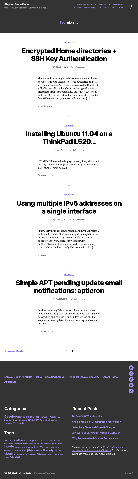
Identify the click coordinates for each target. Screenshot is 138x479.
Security (33, 420)
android (11, 441)
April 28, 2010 (61, 299)
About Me (116, 7)
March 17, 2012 (62, 67)
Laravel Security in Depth (52, 447)
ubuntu (49, 106)
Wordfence (50, 454)
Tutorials (18, 423)
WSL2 (17, 457)
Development (14, 416)
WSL (12, 457)
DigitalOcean (32, 416)
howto (43, 106)
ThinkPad (68, 125)
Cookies (37, 441)
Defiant (11, 443)
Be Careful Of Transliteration (87, 416)
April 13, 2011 (61, 219)
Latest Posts (103, 7)
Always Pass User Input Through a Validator (96, 433)
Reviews (24, 420)
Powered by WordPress (44, 473)
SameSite (39, 450)
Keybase (24, 447)
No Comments (78, 150)
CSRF (51, 441)
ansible (18, 440)
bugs (32, 441)
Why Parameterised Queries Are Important (95, 438)
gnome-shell (47, 443)
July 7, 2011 (61, 150)
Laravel (39, 446)
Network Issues (8, 450)
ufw (26, 454)
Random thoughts (12, 420)
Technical (69, 42)
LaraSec (44, 417)
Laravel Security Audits (86, 4)
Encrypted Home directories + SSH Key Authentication (69, 55)
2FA (5, 441)
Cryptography (45, 441)
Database (60, 441)
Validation (32, 454)
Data (55, 441)
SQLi (56, 450)
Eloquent (25, 443)
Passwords (17, 450)
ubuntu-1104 (52, 175)
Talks (101, 4)
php (30, 450)
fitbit (38, 443)
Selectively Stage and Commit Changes (93, 427)
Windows (41, 454)
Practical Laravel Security (84, 7)
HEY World (57, 443)
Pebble (52, 417)
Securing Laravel (115, 4)
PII (34, 450)
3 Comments (79, 67)
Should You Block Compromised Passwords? (96, 421)
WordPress (58, 454)
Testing (54, 420)
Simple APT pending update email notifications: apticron (69, 286)
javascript (18, 447)
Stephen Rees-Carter (17, 4)
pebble (24, 450)
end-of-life (32, 443)
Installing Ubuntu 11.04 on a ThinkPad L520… (69, 138)
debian (43, 331)
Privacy (59, 417)
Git (41, 443)
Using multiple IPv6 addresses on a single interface (69, 207)
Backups (26, 441)
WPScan (6, 457)
